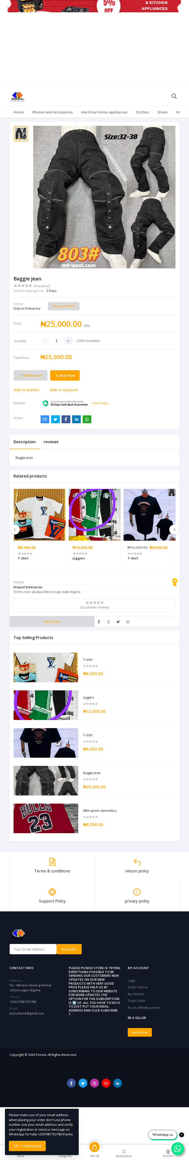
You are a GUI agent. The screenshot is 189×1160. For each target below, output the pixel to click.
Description (25, 441)
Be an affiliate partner (144, 1007)
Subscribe (69, 949)
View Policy (100, 403)
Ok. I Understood (27, 1145)
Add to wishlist (26, 389)
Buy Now (67, 375)
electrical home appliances (104, 112)
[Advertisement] (94, 49)
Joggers (88, 698)
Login (132, 980)
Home (19, 112)
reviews (51, 441)
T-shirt (88, 660)
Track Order (136, 1000)
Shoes (163, 112)
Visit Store (52, 621)
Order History (138, 987)
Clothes (142, 112)
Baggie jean (92, 773)
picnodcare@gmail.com (27, 1013)
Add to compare (64, 389)
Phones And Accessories (52, 112)
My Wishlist (136, 994)
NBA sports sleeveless (100, 811)
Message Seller (63, 306)
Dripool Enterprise (27, 308)
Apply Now (140, 1032)
